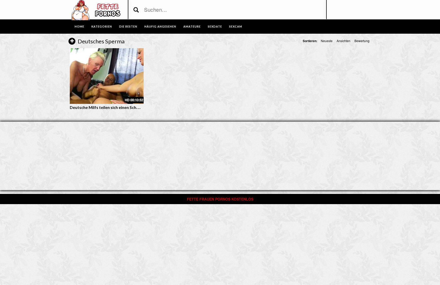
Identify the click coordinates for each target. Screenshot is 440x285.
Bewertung (361, 41)
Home (79, 26)
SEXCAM (235, 26)
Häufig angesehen (160, 26)
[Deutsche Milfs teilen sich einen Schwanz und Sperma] (107, 76)
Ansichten (343, 41)
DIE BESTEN (128, 26)
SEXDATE (215, 26)
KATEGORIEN (101, 26)
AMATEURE (192, 26)
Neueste (327, 41)
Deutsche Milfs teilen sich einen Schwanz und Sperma (120, 107)
